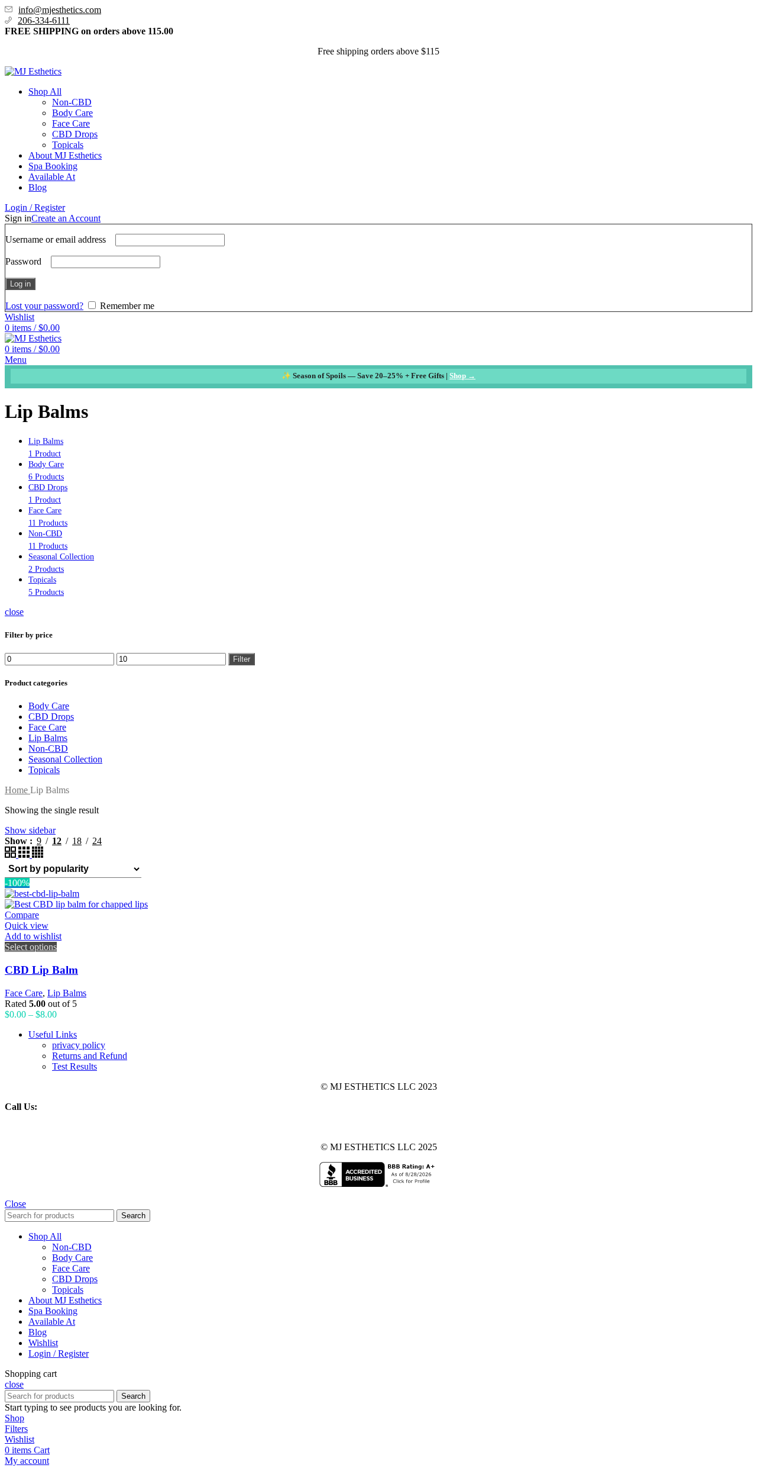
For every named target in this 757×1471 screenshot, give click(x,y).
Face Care (71, 123)
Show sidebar (30, 830)
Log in (20, 283)
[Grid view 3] (25, 854)
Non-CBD (72, 102)
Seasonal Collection (65, 759)
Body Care (72, 113)
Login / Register (58, 1353)
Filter (241, 659)
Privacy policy (414, 1127)
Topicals (67, 145)
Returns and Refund (89, 1056)
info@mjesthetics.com (59, 10)
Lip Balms (47, 738)
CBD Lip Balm (41, 970)
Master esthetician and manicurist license (223, 1127)
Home (17, 790)
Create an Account (66, 218)
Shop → (462, 375)
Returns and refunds (343, 1127)
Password (26, 261)
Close (15, 1204)
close (14, 612)
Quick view (26, 925)
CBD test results (110, 1127)
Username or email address (59, 239)
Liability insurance (39, 1127)
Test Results (74, 1066)
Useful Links (52, 1034)
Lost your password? (44, 306)
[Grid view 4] (37, 854)
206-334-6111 (44, 20)
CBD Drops (75, 134)
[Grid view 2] (11, 854)
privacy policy (78, 1045)
